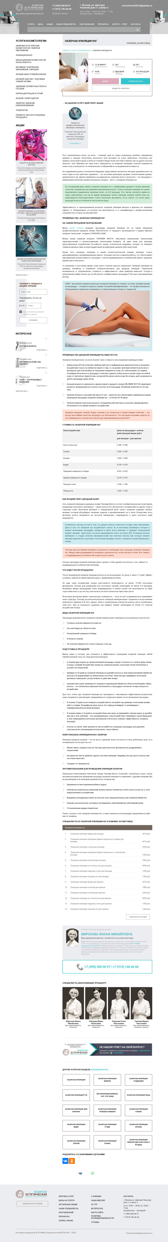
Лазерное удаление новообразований (25, 104)
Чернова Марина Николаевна (141, 1024)
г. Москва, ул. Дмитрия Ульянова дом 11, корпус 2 (94, 6)
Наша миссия (98, 1200)
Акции (50, 24)
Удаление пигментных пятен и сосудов (31, 87)
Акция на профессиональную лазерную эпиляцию (75, 125)
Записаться (135, 81)
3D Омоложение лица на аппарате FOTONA (31, 219)
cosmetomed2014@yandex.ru (137, 5)
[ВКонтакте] (65, 1161)
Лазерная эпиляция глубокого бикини (107, 1110)
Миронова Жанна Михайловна (73, 1024)
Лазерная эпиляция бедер (76, 1126)
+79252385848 (118, 1053)
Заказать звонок (60, 13)
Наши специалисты (66, 24)
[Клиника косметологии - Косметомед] (30, 7)
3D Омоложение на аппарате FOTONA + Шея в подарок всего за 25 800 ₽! (31, 213)
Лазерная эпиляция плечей (76, 1142)
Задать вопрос (121, 88)
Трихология (22, 110)
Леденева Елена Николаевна (119, 1024)
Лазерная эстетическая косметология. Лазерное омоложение (28, 48)
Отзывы (95, 1222)
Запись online (66, 1220)
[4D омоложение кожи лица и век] (31, 145)
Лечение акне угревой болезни (31, 74)
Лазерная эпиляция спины (107, 1142)
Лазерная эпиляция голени (138, 1110)
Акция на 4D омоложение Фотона (31, 164)
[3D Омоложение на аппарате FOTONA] (31, 193)
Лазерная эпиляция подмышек (138, 1080)
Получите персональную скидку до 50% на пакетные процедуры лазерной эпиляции (75, 135)
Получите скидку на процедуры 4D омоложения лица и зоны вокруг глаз (31, 170)
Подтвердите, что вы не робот (30, 299)
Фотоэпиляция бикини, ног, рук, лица (107, 1095)
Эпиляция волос (84, 50)
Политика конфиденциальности (102, 1217)
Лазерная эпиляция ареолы (138, 1126)
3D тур (94, 1204)
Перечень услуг (66, 1196)
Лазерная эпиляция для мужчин (76, 1110)
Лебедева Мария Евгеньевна (96, 1024)
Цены (40, 24)
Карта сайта (97, 1212)
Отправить (33, 320)
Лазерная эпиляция (76, 1080)
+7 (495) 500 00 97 (61, 5)
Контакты (136, 24)
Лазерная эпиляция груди (107, 1126)
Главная (65, 50)
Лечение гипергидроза (27, 98)
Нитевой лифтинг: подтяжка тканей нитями (30, 80)
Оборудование (86, 24)
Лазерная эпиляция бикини (107, 1080)
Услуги (30, 24)
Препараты (103, 24)
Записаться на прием (138, 917)
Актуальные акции (68, 1204)
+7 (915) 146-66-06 (61, 9)
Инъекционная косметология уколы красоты (31, 61)
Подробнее (74, 143)
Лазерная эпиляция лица (138, 1095)
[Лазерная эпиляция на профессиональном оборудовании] (31, 241)
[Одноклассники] (72, 1161)
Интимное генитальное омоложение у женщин (27, 68)
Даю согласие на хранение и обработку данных (33, 313)
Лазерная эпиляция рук (76, 1095)
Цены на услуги (66, 1200)
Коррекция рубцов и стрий (29, 93)
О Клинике (96, 1196)
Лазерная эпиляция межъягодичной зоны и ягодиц (138, 1142)
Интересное (97, 1208)
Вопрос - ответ (119, 24)
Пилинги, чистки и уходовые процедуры (30, 116)
